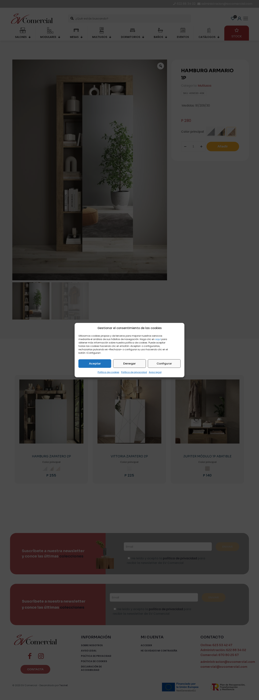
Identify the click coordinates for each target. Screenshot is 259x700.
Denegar (129, 363)
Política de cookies (108, 372)
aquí (158, 339)
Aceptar (95, 363)
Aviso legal (155, 372)
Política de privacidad (134, 372)
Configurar (164, 363)
